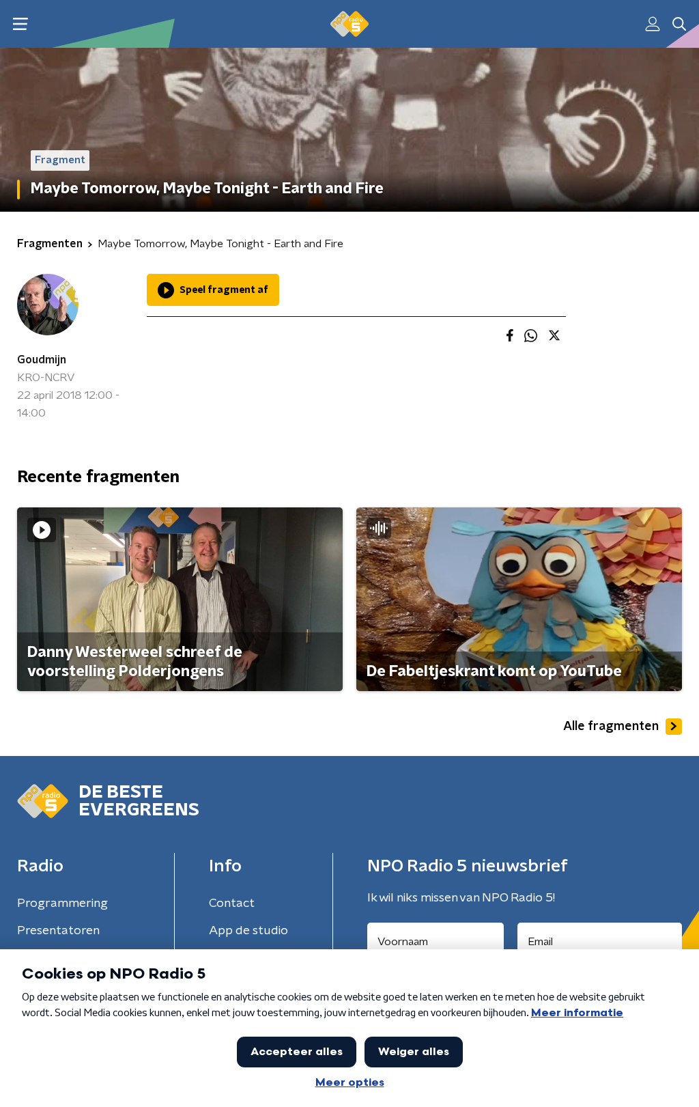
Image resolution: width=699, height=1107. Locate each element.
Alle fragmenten (611, 726)
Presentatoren (58, 931)
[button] (20, 24)
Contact (232, 903)
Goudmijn (41, 359)
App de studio (248, 931)
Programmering (62, 903)
